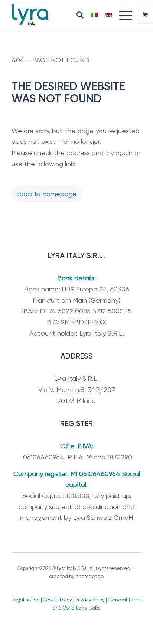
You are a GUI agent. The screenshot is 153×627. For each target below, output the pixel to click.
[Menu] (122, 15)
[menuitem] (76, 15)
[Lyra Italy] (63, 15)
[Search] (76, 15)
